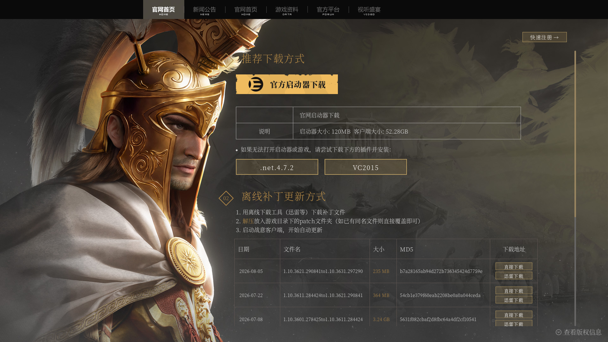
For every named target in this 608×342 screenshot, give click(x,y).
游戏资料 (287, 9)
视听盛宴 (369, 9)
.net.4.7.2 (277, 167)
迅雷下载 (514, 276)
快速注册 (544, 37)
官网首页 (163, 9)
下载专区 (246, 9)
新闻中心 (204, 9)
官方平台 (328, 9)
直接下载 (514, 266)
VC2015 (366, 167)
